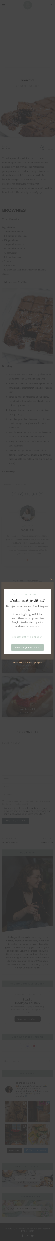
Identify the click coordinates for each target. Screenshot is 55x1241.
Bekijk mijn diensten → (27, 647)
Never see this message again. (28, 662)
